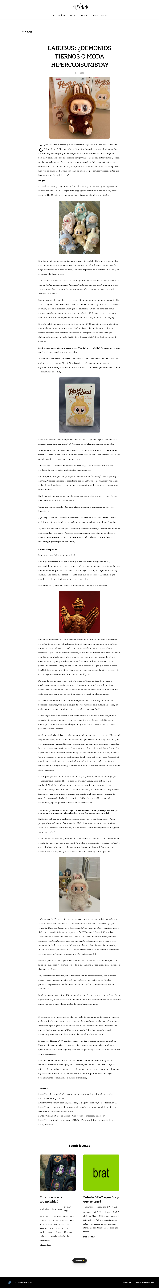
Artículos (62, 15)
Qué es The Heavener (78, 15)
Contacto (95, 15)
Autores (104, 15)
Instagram (127, 1282)
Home (53, 15)
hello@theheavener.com (144, 1282)
